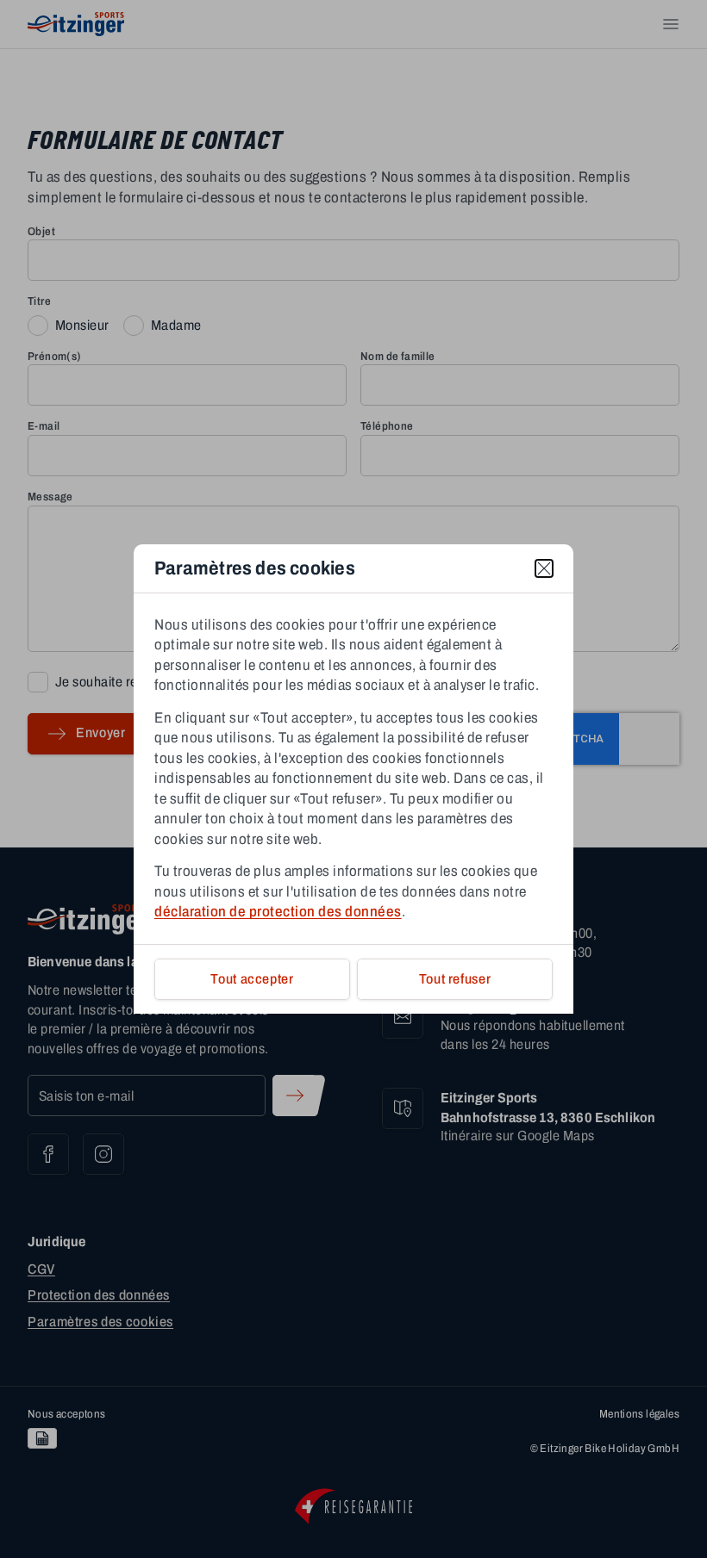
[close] (544, 568)
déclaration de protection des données (278, 911)
